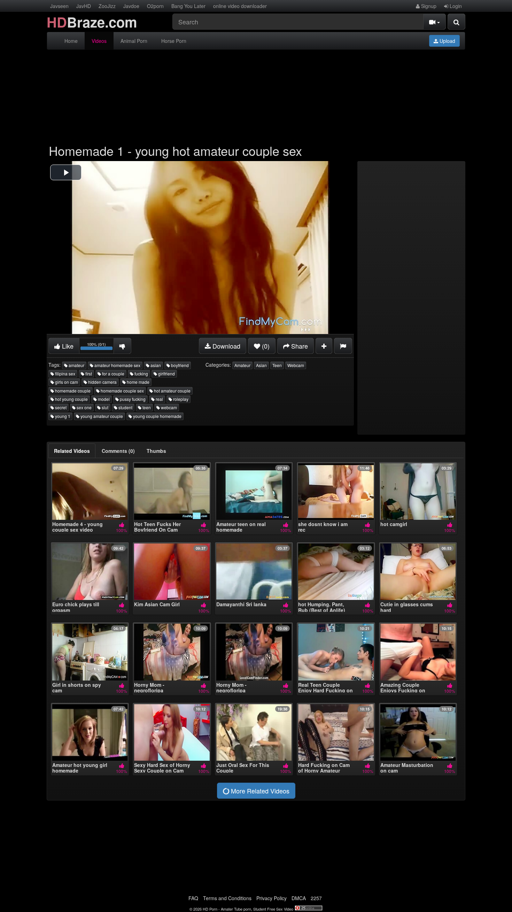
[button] (66, 172)
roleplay (180, 399)
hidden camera (102, 382)
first (88, 374)
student (124, 407)
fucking (140, 374)
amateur (76, 365)
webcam (168, 407)
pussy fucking (132, 399)
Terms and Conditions (227, 898)
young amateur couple (101, 416)
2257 (316, 898)
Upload (446, 40)
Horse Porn (173, 40)
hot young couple (71, 399)
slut (104, 407)
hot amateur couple (172, 391)
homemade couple (72, 391)
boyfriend (179, 365)
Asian (261, 365)
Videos (99, 40)
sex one (84, 407)
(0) (265, 345)
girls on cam (66, 382)
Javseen (59, 5)
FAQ (193, 898)
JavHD (83, 5)
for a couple (112, 374)
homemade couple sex (122, 391)
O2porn (155, 5)
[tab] (71, 450)
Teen (277, 365)
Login (455, 5)
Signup (428, 5)
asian (155, 365)
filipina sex (64, 374)
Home (71, 40)
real (159, 399)
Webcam (295, 365)
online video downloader (240, 5)
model (103, 399)
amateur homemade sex (116, 365)
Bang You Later (188, 5)
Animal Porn (134, 40)
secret (60, 407)
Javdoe (131, 5)
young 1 (62, 416)
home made (137, 382)
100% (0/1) (100, 347)
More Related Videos (259, 790)
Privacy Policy (271, 898)
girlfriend (166, 374)
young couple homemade (156, 416)
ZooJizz (107, 5)
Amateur (242, 365)
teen (146, 407)
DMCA (299, 898)
